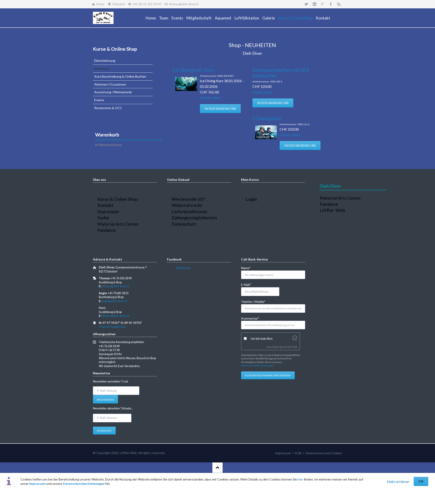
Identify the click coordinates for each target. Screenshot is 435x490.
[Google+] (323, 4)
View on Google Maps (112, 326)
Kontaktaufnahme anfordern (267, 375)
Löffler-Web (332, 210)
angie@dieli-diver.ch (114, 301)
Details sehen (210, 98)
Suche (103, 217)
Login (251, 199)
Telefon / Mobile (253, 301)
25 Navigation (267, 118)
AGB (298, 453)
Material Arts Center (118, 224)
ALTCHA (292, 347)
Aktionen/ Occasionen (110, 84)
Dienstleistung (104, 60)
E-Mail (248, 284)
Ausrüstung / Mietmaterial (113, 92)
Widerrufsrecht (187, 205)
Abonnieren (105, 399)
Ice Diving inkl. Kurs (193, 70)
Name (248, 268)
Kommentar (250, 318)
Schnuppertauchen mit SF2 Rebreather (280, 72)
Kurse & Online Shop (115, 49)
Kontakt (105, 205)
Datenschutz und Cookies (323, 453)
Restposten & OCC (108, 108)
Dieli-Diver (183, 268)
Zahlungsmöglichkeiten (194, 217)
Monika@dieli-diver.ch (116, 316)
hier (300, 479)
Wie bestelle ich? (188, 199)
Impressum (37, 483)
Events (99, 100)
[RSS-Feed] (339, 4)
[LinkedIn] (314, 4)
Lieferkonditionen (189, 211)
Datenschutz (184, 224)
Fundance (106, 230)
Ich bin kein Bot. (262, 338)
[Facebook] (331, 4)
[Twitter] (306, 4)
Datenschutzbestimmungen (84, 483)
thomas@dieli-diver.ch (116, 286)
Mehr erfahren (398, 481)
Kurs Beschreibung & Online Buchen (120, 76)
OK (420, 481)
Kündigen (104, 430)
